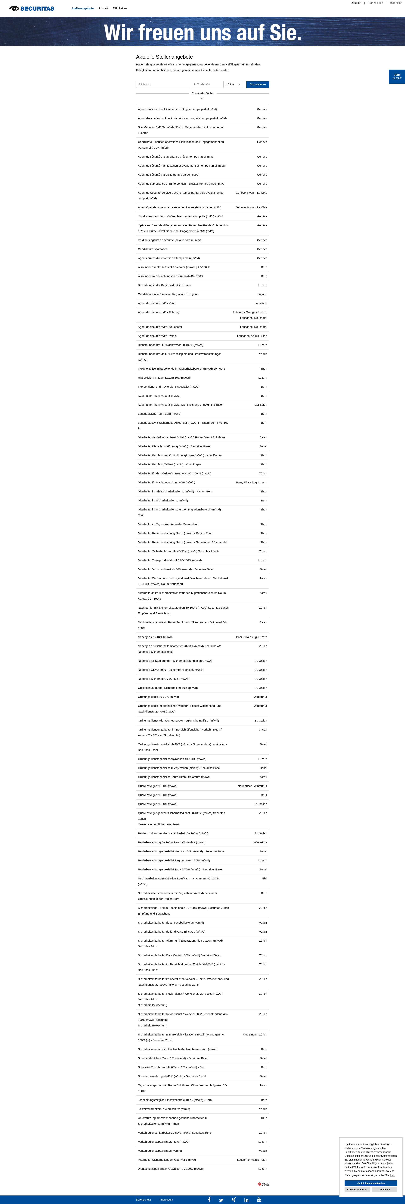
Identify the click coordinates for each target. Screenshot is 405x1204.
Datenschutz (143, 1199)
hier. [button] (392, 1175)
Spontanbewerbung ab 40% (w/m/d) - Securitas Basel (172, 1076)
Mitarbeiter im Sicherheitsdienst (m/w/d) (163, 500)
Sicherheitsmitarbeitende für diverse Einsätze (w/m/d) (171, 931)
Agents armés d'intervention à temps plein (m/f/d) (169, 258)
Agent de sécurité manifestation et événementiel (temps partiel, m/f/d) (182, 165)
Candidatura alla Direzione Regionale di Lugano (168, 294)
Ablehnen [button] (385, 1189)
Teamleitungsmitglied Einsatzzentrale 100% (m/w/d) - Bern (175, 1100)
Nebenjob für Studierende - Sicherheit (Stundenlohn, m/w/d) (175, 660)
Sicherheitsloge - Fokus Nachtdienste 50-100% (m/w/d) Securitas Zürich (183, 907)
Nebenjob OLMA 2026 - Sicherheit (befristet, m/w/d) (170, 669)
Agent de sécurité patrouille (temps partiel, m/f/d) (168, 174)
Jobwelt (103, 8)
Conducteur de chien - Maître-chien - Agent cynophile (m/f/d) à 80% (180, 216)
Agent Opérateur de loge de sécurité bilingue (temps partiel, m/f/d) (179, 207)
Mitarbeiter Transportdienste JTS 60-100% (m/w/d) (170, 560)
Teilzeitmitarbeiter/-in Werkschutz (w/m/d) (164, 1109)
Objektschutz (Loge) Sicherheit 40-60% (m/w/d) (168, 687)
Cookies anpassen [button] (357, 1189)
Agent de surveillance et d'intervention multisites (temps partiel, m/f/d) (181, 183)
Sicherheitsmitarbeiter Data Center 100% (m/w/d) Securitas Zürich (179, 955)
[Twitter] (221, 1200)
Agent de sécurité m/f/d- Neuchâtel (160, 327)
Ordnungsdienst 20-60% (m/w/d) (158, 696)
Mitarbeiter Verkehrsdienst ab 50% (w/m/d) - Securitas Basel (176, 569)
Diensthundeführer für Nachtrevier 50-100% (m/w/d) (170, 345)
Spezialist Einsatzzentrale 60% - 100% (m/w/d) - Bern (172, 1067)
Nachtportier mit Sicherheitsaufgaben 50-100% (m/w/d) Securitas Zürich (183, 607)
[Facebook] (209, 1200)
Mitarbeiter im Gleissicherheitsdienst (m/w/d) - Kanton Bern (175, 491)
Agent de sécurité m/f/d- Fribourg (159, 312)
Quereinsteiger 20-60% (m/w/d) (158, 786)
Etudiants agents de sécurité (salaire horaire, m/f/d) (170, 240)
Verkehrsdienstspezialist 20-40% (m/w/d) (163, 1141)
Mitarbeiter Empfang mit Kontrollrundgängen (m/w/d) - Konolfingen (180, 455)
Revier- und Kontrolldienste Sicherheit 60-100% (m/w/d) (173, 833)
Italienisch (395, 2)
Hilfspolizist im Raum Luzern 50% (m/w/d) (164, 377)
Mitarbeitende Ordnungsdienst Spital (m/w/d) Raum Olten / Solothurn (181, 437)
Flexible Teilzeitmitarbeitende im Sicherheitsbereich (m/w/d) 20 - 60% (181, 368)
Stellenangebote (83, 8)
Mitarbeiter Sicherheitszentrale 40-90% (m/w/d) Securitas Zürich (178, 551)
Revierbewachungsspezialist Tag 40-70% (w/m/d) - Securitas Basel (180, 869)
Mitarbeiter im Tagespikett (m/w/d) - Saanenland (168, 524)
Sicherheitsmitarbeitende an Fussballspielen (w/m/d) (171, 922)
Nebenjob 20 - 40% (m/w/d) (155, 637)
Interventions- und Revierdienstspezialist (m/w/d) (168, 386)
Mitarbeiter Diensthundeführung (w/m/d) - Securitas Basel (174, 446)
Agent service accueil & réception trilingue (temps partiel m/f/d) (177, 109)
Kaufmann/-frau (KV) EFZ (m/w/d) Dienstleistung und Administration (180, 404)
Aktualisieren (257, 84)
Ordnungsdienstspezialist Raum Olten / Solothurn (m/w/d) (174, 777)
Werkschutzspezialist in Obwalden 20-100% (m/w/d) (171, 1168)
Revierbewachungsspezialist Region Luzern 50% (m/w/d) (174, 860)
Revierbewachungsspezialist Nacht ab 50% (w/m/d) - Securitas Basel (181, 851)
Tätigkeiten (120, 8)
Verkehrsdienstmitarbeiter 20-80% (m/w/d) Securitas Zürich (175, 1132)
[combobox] (233, 84)
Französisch (375, 2)
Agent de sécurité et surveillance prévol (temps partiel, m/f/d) (176, 156)
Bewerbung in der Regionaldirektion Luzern (165, 285)
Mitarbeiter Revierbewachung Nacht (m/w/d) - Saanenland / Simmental (182, 542)
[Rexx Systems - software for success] (263, 1184)
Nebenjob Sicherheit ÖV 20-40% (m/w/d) (163, 678)
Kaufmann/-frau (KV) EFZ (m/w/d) (159, 395)
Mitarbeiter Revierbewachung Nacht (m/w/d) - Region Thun (175, 533)
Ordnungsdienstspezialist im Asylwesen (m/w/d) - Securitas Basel (179, 768)
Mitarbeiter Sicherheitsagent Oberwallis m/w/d (167, 1159)
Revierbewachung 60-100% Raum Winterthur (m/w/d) (172, 842)
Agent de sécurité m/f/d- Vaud (156, 303)
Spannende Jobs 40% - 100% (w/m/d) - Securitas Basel (173, 1058)
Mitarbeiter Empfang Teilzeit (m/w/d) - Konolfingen (169, 464)
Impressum (166, 1199)
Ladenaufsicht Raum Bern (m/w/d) (159, 413)
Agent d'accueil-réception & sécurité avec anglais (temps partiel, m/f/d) (182, 118)
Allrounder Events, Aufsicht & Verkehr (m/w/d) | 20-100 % (174, 267)
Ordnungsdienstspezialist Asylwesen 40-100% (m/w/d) (172, 759)
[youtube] (259, 1200)
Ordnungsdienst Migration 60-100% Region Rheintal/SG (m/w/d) (178, 720)
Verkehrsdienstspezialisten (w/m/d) (160, 1150)
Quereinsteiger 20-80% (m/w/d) (158, 795)
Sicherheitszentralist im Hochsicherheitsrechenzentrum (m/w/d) (178, 1049)
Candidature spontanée (153, 249)
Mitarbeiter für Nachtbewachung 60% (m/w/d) (166, 482)
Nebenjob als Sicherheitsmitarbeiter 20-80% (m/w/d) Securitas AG (179, 646)
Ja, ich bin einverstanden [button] (371, 1183)
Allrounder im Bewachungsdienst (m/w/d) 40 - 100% (170, 276)
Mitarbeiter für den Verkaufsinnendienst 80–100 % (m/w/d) (174, 473)
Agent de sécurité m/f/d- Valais (157, 336)
